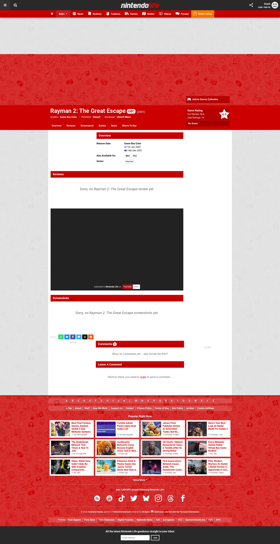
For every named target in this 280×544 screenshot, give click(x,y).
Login (260, 7)
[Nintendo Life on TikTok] (121, 499)
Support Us (117, 408)
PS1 (135, 156)
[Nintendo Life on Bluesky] (146, 499)
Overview (57, 125)
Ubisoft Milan (124, 117)
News (114, 125)
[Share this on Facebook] (73, 336)
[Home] (52, 14)
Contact (130, 408)
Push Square (74, 519)
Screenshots (87, 125)
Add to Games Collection (205, 99)
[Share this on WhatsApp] (61, 336)
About (78, 408)
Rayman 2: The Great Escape (92, 110)
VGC (180, 519)
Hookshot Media (95, 512)
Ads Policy (177, 408)
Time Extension (106, 519)
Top (69, 408)
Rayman (129, 161)
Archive (190, 408)
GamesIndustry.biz (195, 519)
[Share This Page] (251, 5)
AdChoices (159, 512)
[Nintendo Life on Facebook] (182, 499)
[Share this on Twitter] (79, 336)
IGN (158, 519)
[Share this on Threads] (85, 336)
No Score (193, 123)
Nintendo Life (112, 287)
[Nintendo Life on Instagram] (158, 499)
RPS (218, 519)
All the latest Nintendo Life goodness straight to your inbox (140, 531)
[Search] (15, 5)
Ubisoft (96, 117)
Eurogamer (169, 519)
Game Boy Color (68, 117)
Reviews (71, 125)
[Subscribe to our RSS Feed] (97, 499)
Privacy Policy (144, 408)
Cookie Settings (205, 408)
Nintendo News (145, 519)
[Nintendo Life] (140, 5)
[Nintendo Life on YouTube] (109, 499)
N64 (128, 156)
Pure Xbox (89, 519)
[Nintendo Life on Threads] (170, 499)
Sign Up (267, 7)
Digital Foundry (125, 519)
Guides (102, 125)
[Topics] (5, 5)
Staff (87, 408)
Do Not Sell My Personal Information (182, 512)
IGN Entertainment (122, 512)
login (143, 377)
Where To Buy (129, 125)
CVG (210, 519)
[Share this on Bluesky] (67, 336)
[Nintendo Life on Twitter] (133, 499)
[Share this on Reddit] (90, 336)
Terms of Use (162, 408)
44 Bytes (146, 512)
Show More (139, 480)
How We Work (100, 408)
